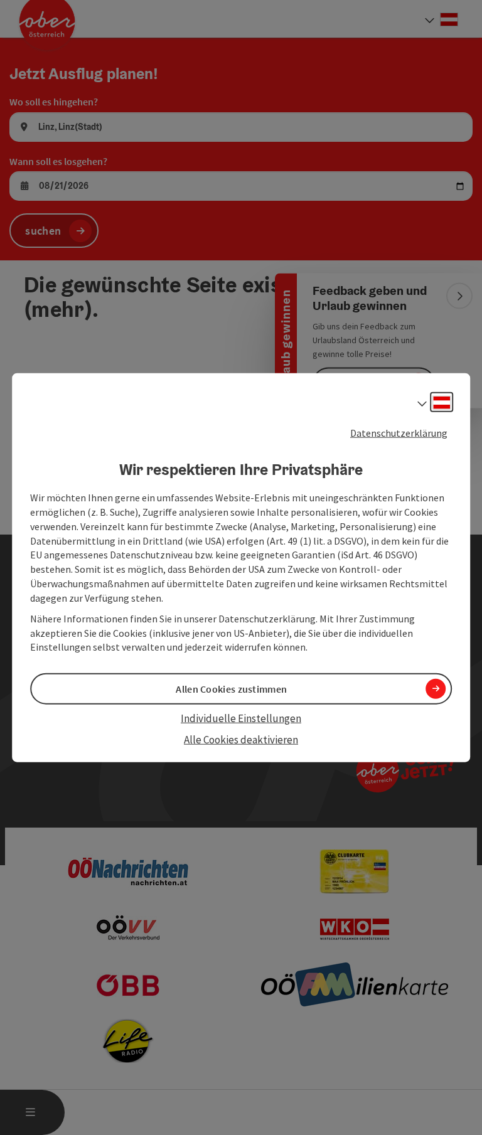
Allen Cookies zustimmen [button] (231, 688)
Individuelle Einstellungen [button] (241, 718)
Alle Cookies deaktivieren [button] (241, 740)
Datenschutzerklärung (398, 432)
